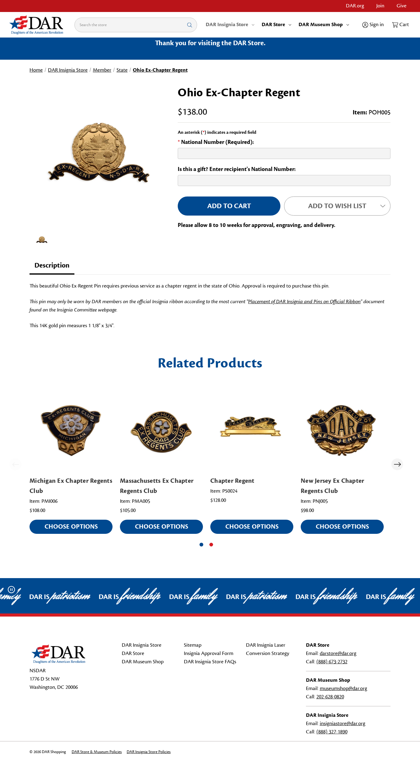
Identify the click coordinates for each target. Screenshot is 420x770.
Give (401, 5)
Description (51, 265)
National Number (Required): (216, 142)
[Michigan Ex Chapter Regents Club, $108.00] (71, 430)
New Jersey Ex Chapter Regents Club (332, 486)
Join (380, 5)
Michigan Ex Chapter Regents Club (71, 486)
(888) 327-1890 (331, 731)
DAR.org (355, 5)
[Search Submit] (189, 25)
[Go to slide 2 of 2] (211, 544)
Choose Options (71, 526)
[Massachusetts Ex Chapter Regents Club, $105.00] (161, 430)
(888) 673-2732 (331, 661)
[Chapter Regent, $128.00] (251, 430)
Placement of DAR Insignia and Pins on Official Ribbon (304, 301)
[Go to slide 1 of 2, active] (201, 544)
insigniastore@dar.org (342, 723)
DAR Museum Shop (321, 24)
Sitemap (192, 645)
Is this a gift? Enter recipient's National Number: (237, 169)
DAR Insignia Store (227, 24)
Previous (15, 464)
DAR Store (273, 24)
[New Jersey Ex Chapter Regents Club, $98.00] (342, 430)
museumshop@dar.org (343, 688)
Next (397, 464)
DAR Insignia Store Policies (149, 751)
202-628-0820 (330, 696)
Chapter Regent (232, 481)
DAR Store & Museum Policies (97, 751)
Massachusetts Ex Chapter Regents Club (156, 486)
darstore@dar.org (338, 653)
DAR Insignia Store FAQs (210, 661)
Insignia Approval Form (208, 653)
